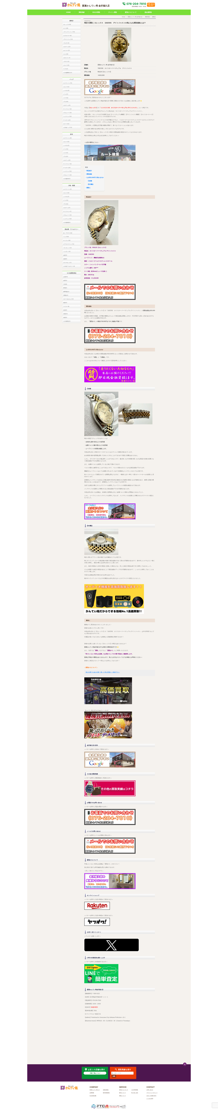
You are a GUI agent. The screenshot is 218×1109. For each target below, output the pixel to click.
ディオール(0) (66, 167)
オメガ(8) (65, 28)
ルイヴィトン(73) (67, 83)
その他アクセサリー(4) (69, 266)
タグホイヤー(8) (67, 35)
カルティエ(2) (66, 46)
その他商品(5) (66, 321)
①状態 (88, 181)
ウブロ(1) (65, 68)
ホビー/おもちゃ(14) (68, 299)
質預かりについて (131, 12)
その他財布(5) (66, 178)
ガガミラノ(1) (66, 57)
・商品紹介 (88, 170)
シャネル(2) (66, 145)
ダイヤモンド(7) (67, 262)
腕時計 (154, 17)
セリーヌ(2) (66, 123)
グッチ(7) (65, 94)
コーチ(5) (65, 97)
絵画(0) (65, 310)
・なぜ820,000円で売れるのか (94, 177)
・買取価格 (88, 174)
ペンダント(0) (66, 251)
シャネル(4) (66, 90)
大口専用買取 (134, 1106)
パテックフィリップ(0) (69, 31)
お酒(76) (65, 276)
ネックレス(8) (66, 240)
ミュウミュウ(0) (67, 116)
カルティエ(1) (66, 207)
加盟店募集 (105, 1106)
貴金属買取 (148, 12)
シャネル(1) (66, 196)
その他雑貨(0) (66, 222)
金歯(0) (65, 258)
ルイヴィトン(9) (67, 138)
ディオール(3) (66, 120)
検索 (114, 1093)
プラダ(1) (65, 156)
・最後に (88, 187)
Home (123, 17)
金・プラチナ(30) (67, 233)
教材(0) (65, 302)
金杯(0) (65, 255)
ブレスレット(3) (67, 247)
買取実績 (81, 12)
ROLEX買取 (96, 12)
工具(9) (65, 284)
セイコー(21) (66, 50)
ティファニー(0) (67, 109)
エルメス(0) (66, 65)
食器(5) (65, 317)
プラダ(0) (65, 204)
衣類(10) (65, 313)
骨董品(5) (65, 295)
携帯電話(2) (66, 291)
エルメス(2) (66, 86)
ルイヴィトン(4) (67, 189)
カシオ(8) (65, 54)
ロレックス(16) (67, 24)
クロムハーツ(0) (67, 112)
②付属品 (89, 184)
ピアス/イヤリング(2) (68, 244)
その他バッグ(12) (67, 127)
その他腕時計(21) (67, 72)
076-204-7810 (136, 3)
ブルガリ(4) (66, 43)
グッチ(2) (65, 149)
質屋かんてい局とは (95, 1106)
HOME (68, 12)
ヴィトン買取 (112, 12)
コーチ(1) (65, 152)
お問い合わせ (149, 1106)
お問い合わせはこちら (151, 4)
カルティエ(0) (66, 105)
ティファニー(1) (67, 211)
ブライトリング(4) (68, 39)
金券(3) (65, 280)
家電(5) (65, 287)
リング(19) (66, 236)
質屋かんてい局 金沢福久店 (135, 17)
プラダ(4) (65, 101)
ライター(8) (66, 306)
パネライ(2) (66, 61)
